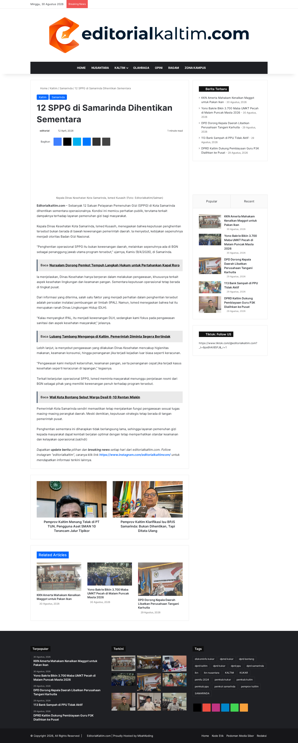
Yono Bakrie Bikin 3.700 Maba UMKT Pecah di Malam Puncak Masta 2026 (108, 593)
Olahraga (141, 67)
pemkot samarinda (224, 686)
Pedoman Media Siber (240, 735)
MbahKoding (145, 735)
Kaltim (120, 67)
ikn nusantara (211, 672)
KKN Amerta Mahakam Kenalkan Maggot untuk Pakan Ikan (240, 220)
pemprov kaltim (249, 686)
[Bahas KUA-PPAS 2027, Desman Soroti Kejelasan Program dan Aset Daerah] (149, 662)
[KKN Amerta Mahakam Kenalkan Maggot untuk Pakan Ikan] (59, 576)
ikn (196, 672)
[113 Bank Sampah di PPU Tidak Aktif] (210, 287)
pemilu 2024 (202, 679)
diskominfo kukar (204, 658)
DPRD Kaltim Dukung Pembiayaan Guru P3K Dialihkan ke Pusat (239, 302)
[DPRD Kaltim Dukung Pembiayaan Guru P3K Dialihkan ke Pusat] (210, 304)
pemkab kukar (223, 679)
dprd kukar (219, 665)
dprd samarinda (255, 665)
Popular (211, 201)
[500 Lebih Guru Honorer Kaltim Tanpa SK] (149, 702)
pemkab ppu (202, 686)
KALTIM (229, 672)
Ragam (173, 67)
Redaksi (262, 735)
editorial (44, 130)
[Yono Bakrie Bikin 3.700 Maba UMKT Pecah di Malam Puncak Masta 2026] (109, 574)
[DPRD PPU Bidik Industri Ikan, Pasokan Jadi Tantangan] (175, 702)
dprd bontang (246, 658)
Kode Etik (218, 735)
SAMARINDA (202, 693)
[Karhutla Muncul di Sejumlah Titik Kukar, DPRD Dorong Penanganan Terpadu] (175, 664)
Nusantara (100, 67)
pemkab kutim (245, 679)
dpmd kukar (226, 658)
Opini (159, 67)
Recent (249, 201)
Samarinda (66, 88)
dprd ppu (236, 665)
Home (81, 67)
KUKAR (244, 672)
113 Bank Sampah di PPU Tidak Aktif (225, 137)
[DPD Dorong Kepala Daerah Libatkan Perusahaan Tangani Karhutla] (160, 579)
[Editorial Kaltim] (149, 35)
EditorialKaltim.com (99, 735)
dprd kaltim (201, 665)
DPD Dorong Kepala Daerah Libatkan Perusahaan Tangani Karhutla (158, 603)
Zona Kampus (195, 67)
